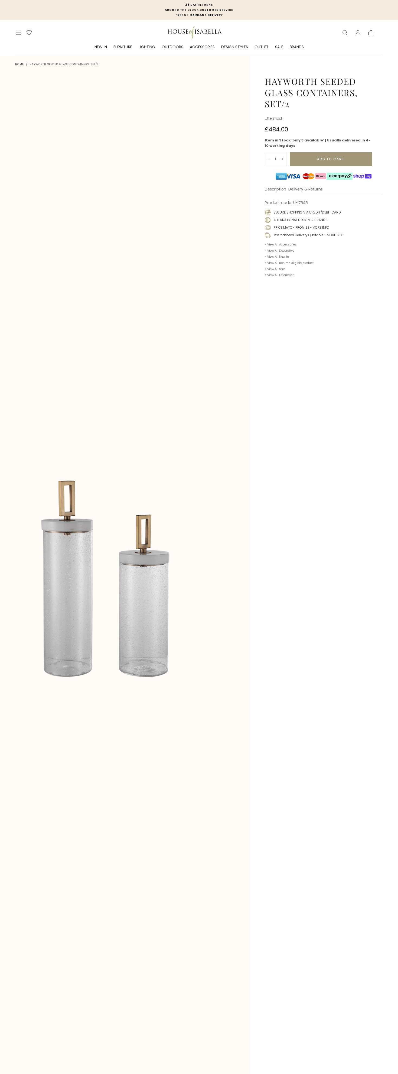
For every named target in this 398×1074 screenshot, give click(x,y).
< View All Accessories (281, 244)
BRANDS (297, 47)
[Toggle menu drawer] (18, 33)
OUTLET (262, 47)
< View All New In (277, 256)
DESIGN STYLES (234, 47)
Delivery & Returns (305, 189)
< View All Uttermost (279, 275)
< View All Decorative (279, 250)
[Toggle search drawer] (345, 33)
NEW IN (100, 47)
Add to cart (330, 159)
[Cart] (371, 33)
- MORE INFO (319, 227)
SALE (279, 47)
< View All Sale (275, 269)
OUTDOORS (172, 47)
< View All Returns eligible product (289, 263)
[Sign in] (358, 33)
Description (275, 189)
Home (19, 64)
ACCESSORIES (202, 47)
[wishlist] (29, 33)
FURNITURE (122, 47)
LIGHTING (147, 47)
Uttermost (273, 118)
